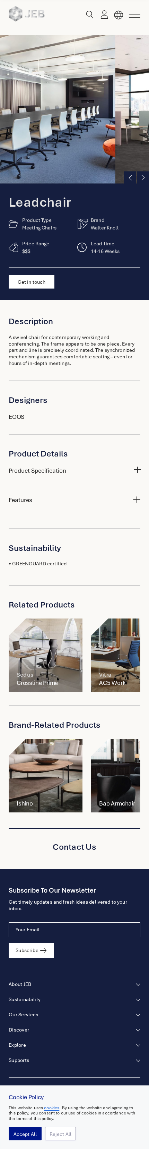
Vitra (105, 674)
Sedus (25, 674)
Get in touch (32, 282)
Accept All (25, 1134)
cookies (51, 1108)
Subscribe (27, 950)
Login (102, 14)
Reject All (61, 1134)
